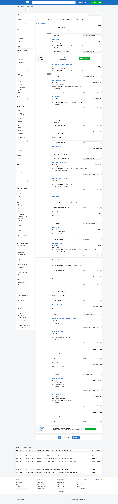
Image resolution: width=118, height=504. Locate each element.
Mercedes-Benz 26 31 (57, 304)
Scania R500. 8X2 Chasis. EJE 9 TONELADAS (63, 287)
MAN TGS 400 (55, 39)
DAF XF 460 (18, 461)
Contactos (18, 486)
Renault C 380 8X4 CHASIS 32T (59, 24)
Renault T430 (55, 227)
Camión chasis (55, 274)
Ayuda (17, 484)
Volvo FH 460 (19, 455)
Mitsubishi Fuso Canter (57, 331)
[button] (97, 35)
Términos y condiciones (40, 482)
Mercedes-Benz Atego (57, 347)
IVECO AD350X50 (56, 146)
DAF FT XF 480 (55, 259)
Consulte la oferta (90, 428)
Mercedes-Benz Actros (57, 362)
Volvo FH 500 (19, 452)
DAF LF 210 (55, 129)
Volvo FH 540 (19, 472)
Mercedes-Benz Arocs (57, 410)
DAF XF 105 (18, 469)
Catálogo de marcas (40, 490)
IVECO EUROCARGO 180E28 (59, 80)
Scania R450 (18, 458)
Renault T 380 (55, 114)
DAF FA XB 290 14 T (57, 243)
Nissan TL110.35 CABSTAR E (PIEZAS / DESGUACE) (64, 318)
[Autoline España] (20, 2)
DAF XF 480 (18, 450)
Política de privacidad (40, 484)
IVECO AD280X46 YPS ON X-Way (60, 162)
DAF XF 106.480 (56, 96)
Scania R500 (18, 464)
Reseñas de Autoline (40, 488)
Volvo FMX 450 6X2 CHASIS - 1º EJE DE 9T (62, 64)
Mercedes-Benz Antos (57, 211)
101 (69, 437)
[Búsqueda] (33, 2)
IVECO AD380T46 (56, 196)
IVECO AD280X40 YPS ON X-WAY (60, 178)
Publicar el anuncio (84, 58)
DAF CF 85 (18, 466)
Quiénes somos (19, 482)
